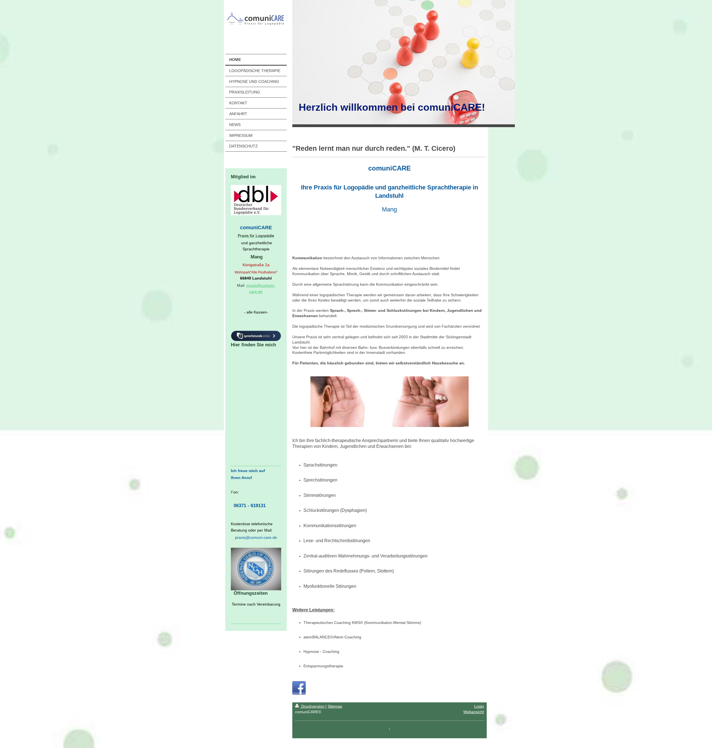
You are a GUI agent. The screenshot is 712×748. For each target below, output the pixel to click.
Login (479, 706)
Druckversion (312, 706)
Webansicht (473, 712)
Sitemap (335, 706)
